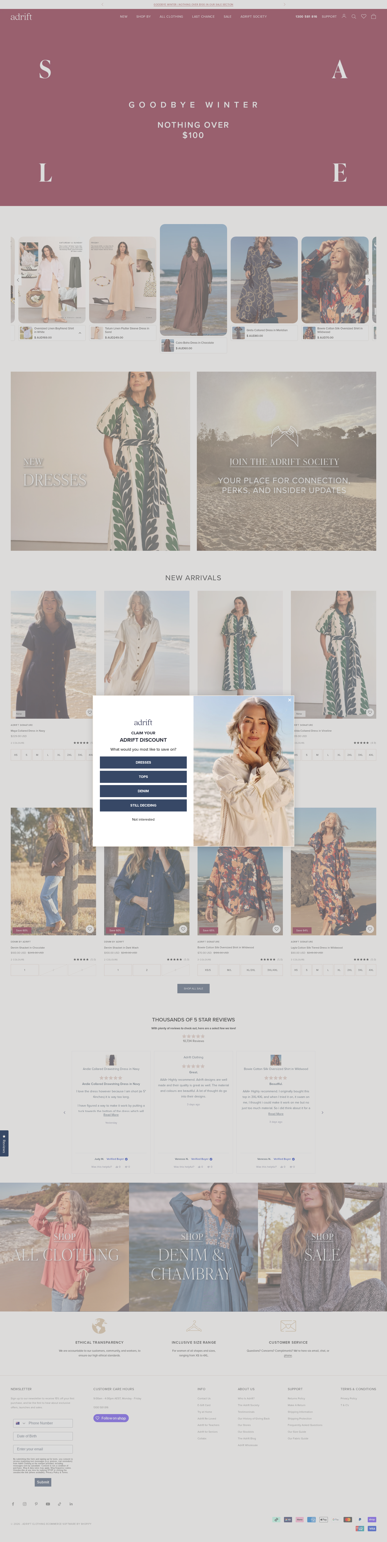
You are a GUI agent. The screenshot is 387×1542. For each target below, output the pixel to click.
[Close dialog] (289, 700)
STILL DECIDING (143, 805)
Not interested (143, 819)
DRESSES (143, 762)
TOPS (143, 776)
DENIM (143, 791)
